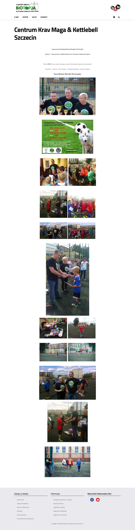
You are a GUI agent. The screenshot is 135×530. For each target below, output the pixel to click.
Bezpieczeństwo (58, 503)
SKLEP (34, 17)
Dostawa (19, 511)
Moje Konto (20, 500)
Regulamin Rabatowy (60, 511)
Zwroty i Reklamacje (23, 507)
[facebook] (92, 499)
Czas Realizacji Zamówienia (25, 519)
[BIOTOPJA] (28, 12)
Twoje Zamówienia (22, 503)
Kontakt (43, 17)
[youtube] (98, 499)
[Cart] (114, 17)
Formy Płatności (22, 515)
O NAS (16, 17)
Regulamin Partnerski (60, 515)
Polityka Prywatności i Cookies (63, 500)
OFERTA (25, 17)
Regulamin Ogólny (59, 507)
